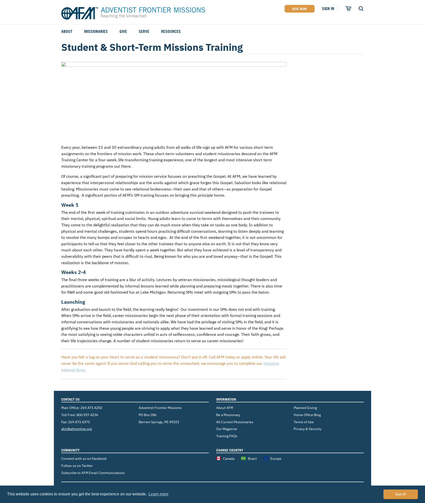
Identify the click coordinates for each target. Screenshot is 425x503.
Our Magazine (226, 428)
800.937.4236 (87, 414)
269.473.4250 (91, 407)
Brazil (252, 458)
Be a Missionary (228, 414)
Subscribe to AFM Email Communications (93, 472)
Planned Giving (305, 407)
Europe (275, 458)
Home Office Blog (307, 414)
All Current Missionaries (234, 422)
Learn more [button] (158, 494)
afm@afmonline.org (76, 428)
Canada (228, 458)
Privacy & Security (307, 428)
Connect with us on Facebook (83, 458)
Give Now (299, 9)
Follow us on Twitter (77, 465)
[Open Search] (361, 8)
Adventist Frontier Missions (133, 13)
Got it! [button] (400, 494)
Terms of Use (304, 422)
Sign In (328, 8)
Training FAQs (226, 436)
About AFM (224, 407)
